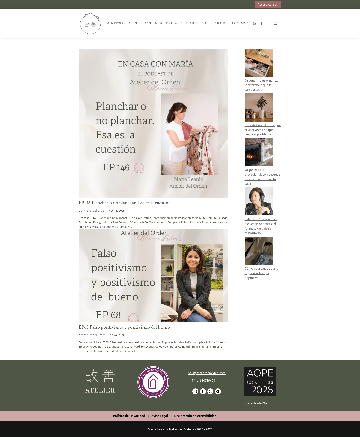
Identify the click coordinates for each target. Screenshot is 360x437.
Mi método (115, 23)
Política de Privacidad (129, 416)
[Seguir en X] (210, 391)
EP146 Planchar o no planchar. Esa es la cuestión (125, 203)
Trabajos (189, 23)
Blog (205, 23)
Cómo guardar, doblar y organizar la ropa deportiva (261, 273)
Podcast (221, 23)
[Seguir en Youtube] (218, 391)
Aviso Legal (159, 416)
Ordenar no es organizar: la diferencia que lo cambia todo (262, 85)
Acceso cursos (268, 4)
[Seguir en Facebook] (203, 391)
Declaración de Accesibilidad (195, 416)
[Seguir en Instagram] (195, 391)
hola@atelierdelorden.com (207, 373)
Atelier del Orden (95, 210)
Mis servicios (140, 23)
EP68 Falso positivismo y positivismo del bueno (124, 327)
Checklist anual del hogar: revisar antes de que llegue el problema (263, 130)
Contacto (240, 23)
